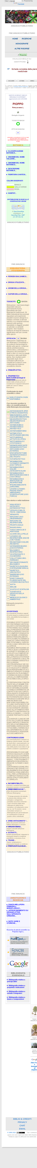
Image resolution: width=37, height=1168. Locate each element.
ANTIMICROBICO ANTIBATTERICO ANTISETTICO (16, 427)
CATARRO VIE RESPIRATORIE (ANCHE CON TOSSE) (19, 538)
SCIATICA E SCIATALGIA (19, 589)
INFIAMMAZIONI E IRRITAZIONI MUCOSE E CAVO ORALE (19, 475)
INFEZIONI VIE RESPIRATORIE (16, 522)
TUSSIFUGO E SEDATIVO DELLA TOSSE (17, 593)
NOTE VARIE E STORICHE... (13, 922)
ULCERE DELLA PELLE (19, 534)
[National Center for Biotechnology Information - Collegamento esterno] (19, 952)
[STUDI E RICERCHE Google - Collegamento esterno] (19, 964)
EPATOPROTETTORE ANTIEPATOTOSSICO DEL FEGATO (18, 455)
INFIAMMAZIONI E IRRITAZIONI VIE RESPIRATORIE (17, 480)
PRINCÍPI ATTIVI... (15, 370)
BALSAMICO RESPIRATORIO (16, 551)
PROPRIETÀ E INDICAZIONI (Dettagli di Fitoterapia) (15, 377)
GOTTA (13, 584)
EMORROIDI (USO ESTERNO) (17, 575)
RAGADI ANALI (15, 527)
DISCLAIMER (11, 80)
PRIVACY (22, 1122)
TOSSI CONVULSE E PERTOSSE (18, 530)
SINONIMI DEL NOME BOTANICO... (15, 164)
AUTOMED (21, 80)
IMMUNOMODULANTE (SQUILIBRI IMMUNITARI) (19, 416)
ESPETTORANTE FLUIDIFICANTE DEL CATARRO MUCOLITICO (19, 580)
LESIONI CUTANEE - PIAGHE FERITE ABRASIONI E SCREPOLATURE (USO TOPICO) (19, 492)
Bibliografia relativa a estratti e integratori (16, 992)
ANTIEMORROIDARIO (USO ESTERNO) (18, 547)
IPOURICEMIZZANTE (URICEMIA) (18, 486)
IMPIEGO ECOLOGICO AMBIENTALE (18, 598)
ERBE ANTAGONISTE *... (16, 822)
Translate (20, 4)
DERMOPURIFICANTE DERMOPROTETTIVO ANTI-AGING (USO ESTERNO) (18, 448)
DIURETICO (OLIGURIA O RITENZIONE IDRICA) (19, 567)
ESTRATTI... (17, 834)
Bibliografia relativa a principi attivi (16, 980)
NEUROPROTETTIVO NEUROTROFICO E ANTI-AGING (18, 421)
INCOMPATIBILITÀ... (17, 785)
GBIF (23, 215)
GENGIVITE (14, 514)
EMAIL (22, 1129)
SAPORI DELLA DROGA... (18, 294)
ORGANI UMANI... (15, 828)
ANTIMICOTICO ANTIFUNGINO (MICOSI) (19, 434)
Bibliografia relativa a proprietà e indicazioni (16, 986)
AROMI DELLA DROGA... (17, 288)
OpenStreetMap (19, 211)
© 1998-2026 (11, 1132)
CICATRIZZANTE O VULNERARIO (17, 555)
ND (8, 398)
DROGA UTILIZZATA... (16, 282)
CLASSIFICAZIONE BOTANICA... (14, 152)
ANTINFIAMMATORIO (18, 431)
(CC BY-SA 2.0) (18, 217)
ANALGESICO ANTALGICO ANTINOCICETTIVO (17, 506)
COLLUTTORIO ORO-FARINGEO (18, 559)
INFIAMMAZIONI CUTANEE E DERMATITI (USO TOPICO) (19, 463)
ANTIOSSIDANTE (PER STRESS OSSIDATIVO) (19, 412)
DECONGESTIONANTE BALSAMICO (19, 563)
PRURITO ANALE (16, 525)
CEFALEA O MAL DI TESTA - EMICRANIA (18, 511)
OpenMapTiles (16, 215)
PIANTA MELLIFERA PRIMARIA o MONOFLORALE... (15, 906)
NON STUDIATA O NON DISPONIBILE (19, 398)
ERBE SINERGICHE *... (16, 790)
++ (8, 427)
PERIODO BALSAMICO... (17, 276)
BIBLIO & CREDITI (22, 1119)
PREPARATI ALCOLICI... (17, 846)
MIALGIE (13, 587)
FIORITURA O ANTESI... (17, 174)
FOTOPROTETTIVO (17, 459)
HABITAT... (12, 193)
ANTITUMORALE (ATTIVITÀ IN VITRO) (18, 438)
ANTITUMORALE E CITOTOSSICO (17, 442)
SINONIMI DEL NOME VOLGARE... (15, 158)
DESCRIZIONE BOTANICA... (13, 169)
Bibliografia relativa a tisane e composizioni (16, 998)
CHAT (22, 1125)
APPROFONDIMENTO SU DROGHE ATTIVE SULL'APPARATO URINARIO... (17, 913)
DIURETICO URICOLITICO (15, 571)
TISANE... (17, 841)
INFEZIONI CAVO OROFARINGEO (16, 517)
